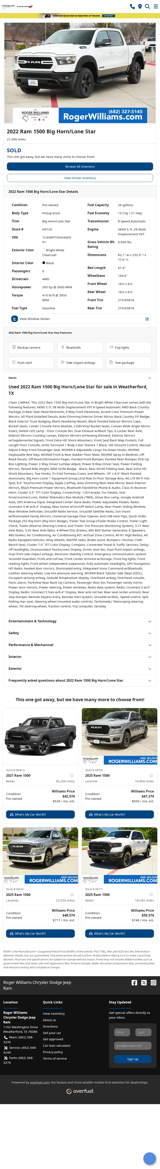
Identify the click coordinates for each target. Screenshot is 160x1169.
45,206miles (65, 781)
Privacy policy (53, 1052)
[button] (132, 6)
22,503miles (65, 900)
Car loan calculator (57, 1045)
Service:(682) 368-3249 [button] (20, 1049)
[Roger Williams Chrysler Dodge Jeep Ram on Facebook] (133, 982)
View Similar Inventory (80, 178)
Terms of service (55, 1058)
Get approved (53, 1039)
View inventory (54, 1013)
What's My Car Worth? (30, 814)
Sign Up (132, 1059)
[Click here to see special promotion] (80, 15)
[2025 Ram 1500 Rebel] (119, 855)
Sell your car (52, 1033)
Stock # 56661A (15, 770)
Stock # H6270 (94, 770)
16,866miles (144, 781)
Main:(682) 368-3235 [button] (18, 1039)
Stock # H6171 (94, 889)
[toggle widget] (149, 1158)
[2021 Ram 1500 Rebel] (40, 736)
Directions (50, 1026)
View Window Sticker (35, 319)
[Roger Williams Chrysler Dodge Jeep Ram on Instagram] (152, 982)
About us (49, 1020)
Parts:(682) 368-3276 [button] (18, 1060)
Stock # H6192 (15, 889)
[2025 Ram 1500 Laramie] (119, 736)
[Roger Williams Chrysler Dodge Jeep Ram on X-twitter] (142, 982)
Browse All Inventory (80, 166)
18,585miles (144, 900)
